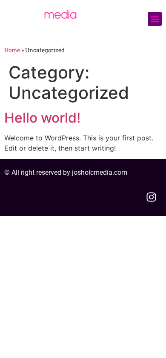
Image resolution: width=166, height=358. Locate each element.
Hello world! (42, 117)
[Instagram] (151, 196)
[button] (155, 19)
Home (12, 50)
